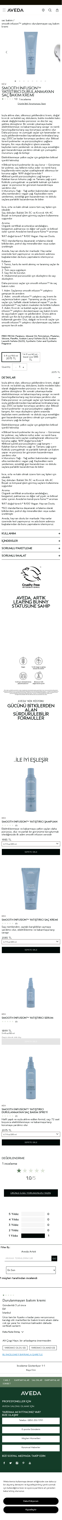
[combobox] (31, 843)
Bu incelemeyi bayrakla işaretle (22, 1354)
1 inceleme (25, 99)
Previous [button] (7, 52)
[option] (31, 53)
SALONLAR (37, 1380)
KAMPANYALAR (21, 1380)
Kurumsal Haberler (31, 1447)
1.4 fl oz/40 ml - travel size (30, 357)
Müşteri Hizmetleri (31, 1438)
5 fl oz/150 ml (11, 357)
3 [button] (24, 81)
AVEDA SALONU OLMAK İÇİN (18, 1406)
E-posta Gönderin (31, 1429)
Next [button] (55, 52)
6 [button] (37, 81)
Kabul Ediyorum (30, 1501)
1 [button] (16, 81)
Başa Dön (31, 1370)
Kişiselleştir (31, 1509)
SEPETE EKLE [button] (31, 852)
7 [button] (41, 81)
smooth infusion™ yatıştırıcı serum (27, 1018)
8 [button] (46, 81)
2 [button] (20, 81)
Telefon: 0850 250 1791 (31, 1420)
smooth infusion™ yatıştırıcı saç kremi (30, 919)
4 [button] (29, 81)
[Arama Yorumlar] (54, 1258)
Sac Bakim (7, 20)
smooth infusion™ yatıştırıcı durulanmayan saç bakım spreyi (25, 1111)
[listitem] (31, 811)
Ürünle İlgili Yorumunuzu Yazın (32, 103)
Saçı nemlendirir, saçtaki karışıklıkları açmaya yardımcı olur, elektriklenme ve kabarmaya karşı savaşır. (28, 930)
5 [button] (33, 81)
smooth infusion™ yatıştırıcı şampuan (29, 821)
